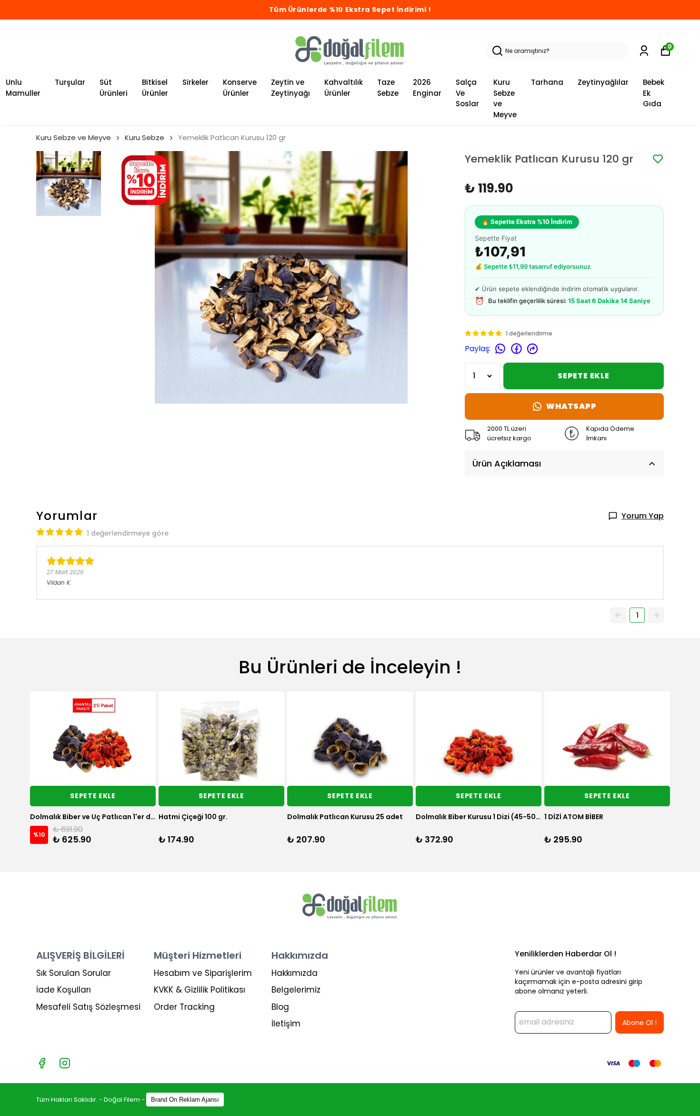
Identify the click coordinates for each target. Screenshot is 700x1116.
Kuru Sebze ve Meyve (505, 98)
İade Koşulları (63, 989)
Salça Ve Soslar (467, 93)
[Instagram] (64, 1063)
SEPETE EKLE (584, 375)
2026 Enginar (427, 87)
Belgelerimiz (295, 989)
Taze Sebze (388, 87)
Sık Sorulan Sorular (73, 973)
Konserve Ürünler (240, 87)
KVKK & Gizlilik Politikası (199, 989)
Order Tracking (184, 1007)
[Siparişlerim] (644, 51)
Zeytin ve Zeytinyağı (290, 87)
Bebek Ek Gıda (653, 93)
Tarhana (547, 82)
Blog (280, 1007)
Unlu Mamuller (23, 87)
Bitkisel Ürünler (155, 87)
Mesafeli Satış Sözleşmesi (88, 1007)
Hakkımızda (294, 973)
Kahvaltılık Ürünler (343, 87)
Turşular (70, 82)
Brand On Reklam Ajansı (185, 1099)
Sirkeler (195, 82)
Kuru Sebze (144, 137)
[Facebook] (42, 1063)
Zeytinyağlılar (603, 82)
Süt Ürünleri (114, 87)
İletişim (285, 1023)
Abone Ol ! (639, 1022)
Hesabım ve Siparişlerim (203, 973)
